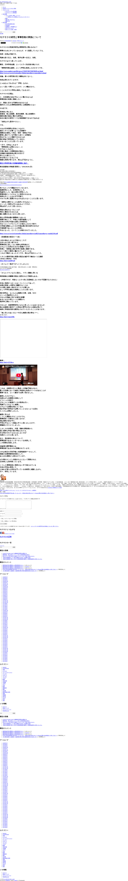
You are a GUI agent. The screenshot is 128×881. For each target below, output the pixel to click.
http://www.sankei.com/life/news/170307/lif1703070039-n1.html (21, 71)
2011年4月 (5, 661)
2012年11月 (5, 649)
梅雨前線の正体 (6, 692)
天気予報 (5, 680)
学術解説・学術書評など (11, 26)
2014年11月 (5, 627)
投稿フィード (6, 708)
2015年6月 (5, 624)
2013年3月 (5, 644)
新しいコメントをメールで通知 (9, 518)
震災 (4, 700)
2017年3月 (5, 609)
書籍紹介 (5, 687)
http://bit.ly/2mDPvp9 (7, 261)
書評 (4, 689)
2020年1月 (5, 591)
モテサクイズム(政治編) (11, 11)
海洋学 (4, 696)
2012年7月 (5, 654)
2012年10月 (5, 651)
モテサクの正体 (6, 537)
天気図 (4, 682)
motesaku (27, 566)
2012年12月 (5, 648)
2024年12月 (5, 581)
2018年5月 (5, 598)
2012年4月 (5, 655)
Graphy (15, 880)
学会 (4, 685)
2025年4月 (5, 579)
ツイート (2, 545)
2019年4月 (5, 593)
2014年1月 (5, 634)
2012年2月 (5, 656)
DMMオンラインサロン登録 (9, 8)
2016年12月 (5, 610)
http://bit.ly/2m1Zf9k (7, 317)
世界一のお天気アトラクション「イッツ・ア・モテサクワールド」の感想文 (18, 490)
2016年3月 (5, 614)
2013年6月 (5, 640)
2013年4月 (5, 642)
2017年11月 (5, 602)
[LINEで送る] (25, 42)
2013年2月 (5, 645)
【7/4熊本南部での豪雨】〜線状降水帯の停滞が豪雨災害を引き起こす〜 (20, 570)
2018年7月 (5, 595)
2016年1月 (5, 616)
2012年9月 (5, 652)
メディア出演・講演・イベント (12, 15)
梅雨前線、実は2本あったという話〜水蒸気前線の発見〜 (16, 554)
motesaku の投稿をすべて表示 (55, 487)
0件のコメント (20, 40)
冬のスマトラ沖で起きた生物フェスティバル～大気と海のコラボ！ (19, 556)
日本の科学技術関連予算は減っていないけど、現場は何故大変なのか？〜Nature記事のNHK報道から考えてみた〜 (27, 493)
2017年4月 (5, 607)
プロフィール (6, 9)
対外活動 (5, 14)
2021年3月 (5, 585)
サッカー (5, 673)
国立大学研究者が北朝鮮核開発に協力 (14, 163)
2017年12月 (5, 600)
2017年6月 (5, 606)
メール (2, 513)
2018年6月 (5, 596)
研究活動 (5, 22)
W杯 (4, 669)
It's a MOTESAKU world (5, 1)
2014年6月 (5, 630)
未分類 (1, 33)
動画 (6, 18)
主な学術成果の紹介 (10, 23)
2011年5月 (5, 659)
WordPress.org (6, 710)
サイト (1, 516)
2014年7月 (5, 628)
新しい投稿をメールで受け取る (9, 521)
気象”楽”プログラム (10, 19)
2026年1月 (5, 577)
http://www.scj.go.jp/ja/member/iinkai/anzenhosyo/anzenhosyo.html (23, 73)
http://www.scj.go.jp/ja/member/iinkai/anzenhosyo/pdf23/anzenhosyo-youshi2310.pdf (29, 233)
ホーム (4, 7)
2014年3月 (5, 631)
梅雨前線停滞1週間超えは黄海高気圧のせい (13, 565)
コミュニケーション (7, 672)
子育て (4, 683)
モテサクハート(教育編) (11, 12)
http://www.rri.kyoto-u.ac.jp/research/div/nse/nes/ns (11, 184)
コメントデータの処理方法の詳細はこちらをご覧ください (44, 526)
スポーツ (5, 675)
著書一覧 (7, 21)
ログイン (5, 706)
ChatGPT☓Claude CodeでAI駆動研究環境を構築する (15, 553)
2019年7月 (5, 592)
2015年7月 (5, 623)
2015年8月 (5, 621)
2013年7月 (5, 638)
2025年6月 (5, 578)
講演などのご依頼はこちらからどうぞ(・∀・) (19, 16)
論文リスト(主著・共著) (11, 29)
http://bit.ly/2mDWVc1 (5, 269)
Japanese (4, 667)
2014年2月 (5, 633)
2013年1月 (5, 647)
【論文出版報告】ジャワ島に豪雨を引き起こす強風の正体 (16, 557)
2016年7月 (5, 612)
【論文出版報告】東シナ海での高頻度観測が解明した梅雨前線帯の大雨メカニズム (22, 559)
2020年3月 (5, 589)
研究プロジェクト (9, 28)
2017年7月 (5, 605)
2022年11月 (5, 584)
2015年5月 (5, 626)
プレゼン (5, 676)
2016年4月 (5, 613)
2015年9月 (5, 620)
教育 (4, 686)
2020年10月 (5, 586)
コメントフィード (7, 709)
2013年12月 (5, 635)
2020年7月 (5, 588)
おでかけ (5, 671)
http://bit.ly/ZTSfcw (7, 362)
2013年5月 (5, 641)
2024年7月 (5, 582)
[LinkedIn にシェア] (21, 42)
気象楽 (4, 694)
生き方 (4, 697)
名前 (1, 511)
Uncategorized (6, 668)
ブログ (4, 678)
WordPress (7, 880)
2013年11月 (5, 637)
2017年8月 (5, 603)
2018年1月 (5, 599)
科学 (4, 699)
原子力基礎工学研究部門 (22, 182)
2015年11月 (5, 619)
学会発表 (7, 25)
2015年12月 (5, 617)
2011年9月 (5, 658)
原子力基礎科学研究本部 (10, 182)
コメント (3, 508)
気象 (4, 693)
